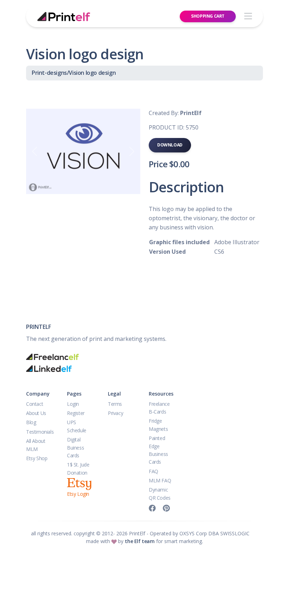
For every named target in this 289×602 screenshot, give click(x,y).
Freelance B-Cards (159, 408)
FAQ (153, 471)
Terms (115, 404)
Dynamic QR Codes (160, 493)
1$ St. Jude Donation (78, 468)
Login (73, 404)
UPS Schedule (76, 426)
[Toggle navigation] (248, 16)
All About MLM (35, 445)
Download (170, 145)
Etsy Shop (36, 458)
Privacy (115, 413)
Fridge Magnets (158, 424)
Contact (34, 404)
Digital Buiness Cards (75, 447)
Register (76, 413)
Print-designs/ (50, 73)
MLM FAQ (160, 480)
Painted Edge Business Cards (158, 450)
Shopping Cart (208, 16)
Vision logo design (92, 73)
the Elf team (139, 541)
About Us (36, 413)
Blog (31, 422)
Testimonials (40, 431)
